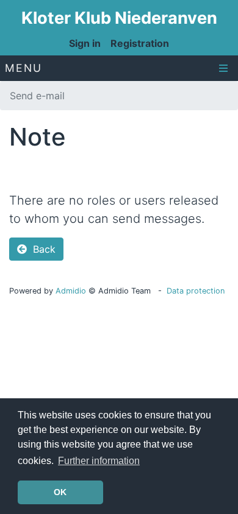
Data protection (196, 290)
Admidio (71, 290)
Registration (139, 43)
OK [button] (60, 492)
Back (43, 249)
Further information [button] (99, 461)
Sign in (85, 43)
